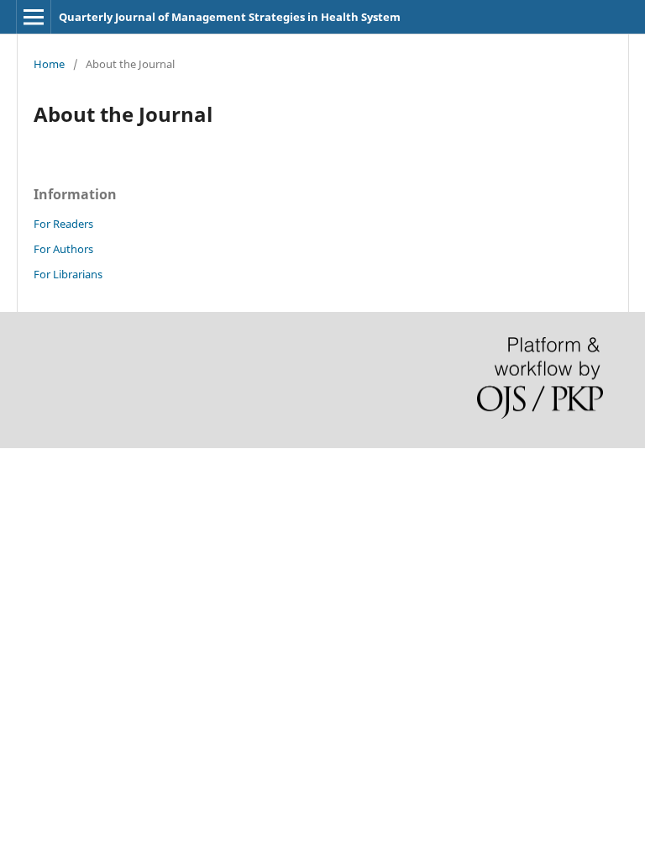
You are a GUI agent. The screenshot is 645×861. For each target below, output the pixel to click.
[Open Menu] (33, 17)
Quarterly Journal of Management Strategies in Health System (230, 16)
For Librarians (68, 274)
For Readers (63, 223)
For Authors (63, 248)
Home (49, 63)
